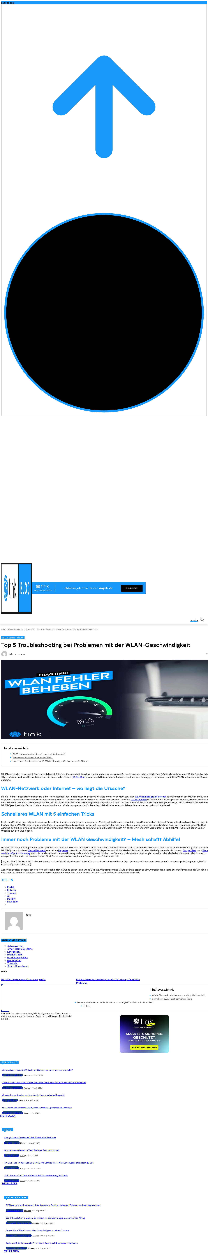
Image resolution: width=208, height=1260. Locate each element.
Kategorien (13, 951)
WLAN (20, 637)
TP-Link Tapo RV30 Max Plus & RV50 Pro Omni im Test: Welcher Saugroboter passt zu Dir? (48, 1162)
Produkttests (14, 954)
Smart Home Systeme (20, 948)
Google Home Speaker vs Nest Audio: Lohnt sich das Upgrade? (33, 1095)
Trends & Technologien (19, 1222)
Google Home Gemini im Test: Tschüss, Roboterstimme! (31, 1150)
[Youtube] (205, 559)
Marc (25, 1113)
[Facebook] (188, 559)
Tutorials (12, 963)
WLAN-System (139, 799)
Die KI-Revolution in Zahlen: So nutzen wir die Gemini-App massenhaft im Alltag (45, 1217)
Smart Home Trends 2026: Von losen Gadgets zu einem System (37, 1230)
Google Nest (189, 850)
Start (3, 629)
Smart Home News (17, 966)
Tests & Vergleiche (15, 629)
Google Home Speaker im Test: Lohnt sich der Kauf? (30, 1137)
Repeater (63, 850)
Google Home (10, 1100)
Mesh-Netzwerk (37, 850)
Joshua (26, 1075)
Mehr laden (7, 1115)
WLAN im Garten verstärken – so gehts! (23, 979)
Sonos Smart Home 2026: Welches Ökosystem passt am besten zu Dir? (37, 1070)
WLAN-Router (80, 776)
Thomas (27, 1210)
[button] (198, 619)
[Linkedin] (196, 559)
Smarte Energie (14, 1210)
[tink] (4, 654)
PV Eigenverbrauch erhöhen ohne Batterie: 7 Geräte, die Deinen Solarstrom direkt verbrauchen (53, 1205)
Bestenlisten (30, 629)
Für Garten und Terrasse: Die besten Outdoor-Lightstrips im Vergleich (37, 1107)
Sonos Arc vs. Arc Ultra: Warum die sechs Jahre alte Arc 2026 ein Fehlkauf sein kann (44, 1082)
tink (10, 654)
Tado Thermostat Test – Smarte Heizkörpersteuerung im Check (36, 1175)
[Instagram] (192, 559)
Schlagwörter (15, 945)
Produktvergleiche (17, 957)
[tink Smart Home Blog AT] (16, 588)
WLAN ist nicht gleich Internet (150, 796)
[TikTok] (201, 559)
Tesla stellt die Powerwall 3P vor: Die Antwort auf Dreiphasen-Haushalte (42, 1243)
